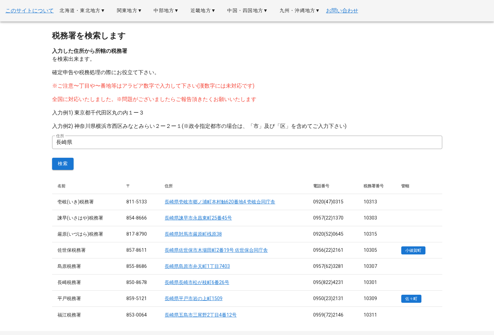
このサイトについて (29, 10)
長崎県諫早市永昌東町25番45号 (198, 218)
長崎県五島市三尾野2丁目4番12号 (201, 315)
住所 (60, 136)
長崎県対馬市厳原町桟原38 (193, 234)
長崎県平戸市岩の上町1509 (193, 298)
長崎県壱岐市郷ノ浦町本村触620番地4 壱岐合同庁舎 (220, 201)
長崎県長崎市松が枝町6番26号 (197, 282)
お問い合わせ (342, 10)
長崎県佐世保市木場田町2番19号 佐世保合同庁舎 (216, 250)
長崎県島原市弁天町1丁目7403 (197, 266)
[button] (82, 11)
